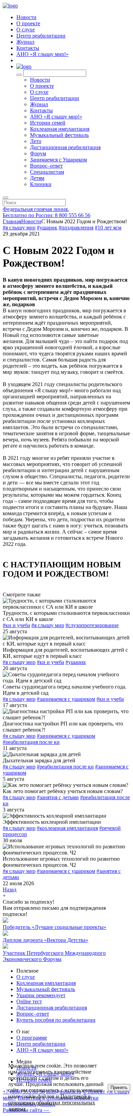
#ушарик (47, 227)
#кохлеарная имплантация (67, 828)
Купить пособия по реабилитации (55, 1020)
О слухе (25, 29)
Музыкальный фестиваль (59, 135)
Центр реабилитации (40, 36)
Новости (26, 17)
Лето (35, 141)
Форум (38, 153)
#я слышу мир (19, 227)
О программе (31, 1038)
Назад (9, 889)
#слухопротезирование (92, 625)
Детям (37, 178)
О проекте (28, 23)
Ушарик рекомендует (40, 995)
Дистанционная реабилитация (65, 147)
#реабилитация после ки (31, 742)
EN (20, 60)
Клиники (40, 184)
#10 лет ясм (108, 227)
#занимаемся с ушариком (66, 699)
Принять (119, 1087)
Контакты (27, 48)
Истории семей (47, 123)
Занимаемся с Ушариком (58, 160)
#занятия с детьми (58, 797)
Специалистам (47, 172)
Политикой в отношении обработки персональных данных (51, 1102)
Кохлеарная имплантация (59, 129)
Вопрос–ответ (46, 166)
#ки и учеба (16, 625)
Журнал (25, 42)
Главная (12, 221)
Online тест (29, 1001)
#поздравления (76, 227)
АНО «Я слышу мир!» (42, 54)
